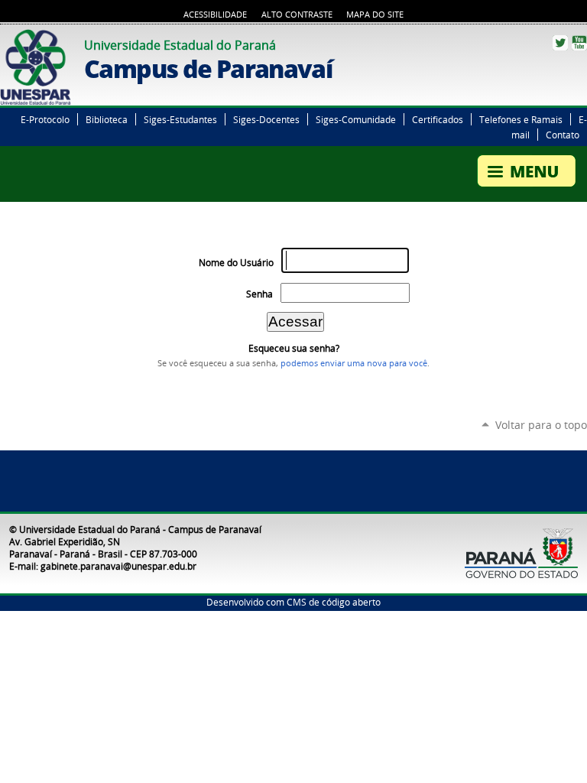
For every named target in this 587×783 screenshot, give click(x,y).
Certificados (437, 119)
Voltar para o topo (541, 424)
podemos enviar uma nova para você (354, 363)
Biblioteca (107, 119)
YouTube (579, 42)
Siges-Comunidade (356, 119)
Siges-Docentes (266, 119)
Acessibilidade (215, 14)
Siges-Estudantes (180, 119)
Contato (562, 134)
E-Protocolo (45, 119)
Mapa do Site (375, 14)
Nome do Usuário (236, 262)
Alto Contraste (296, 14)
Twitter (560, 42)
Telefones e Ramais (521, 119)
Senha (259, 294)
